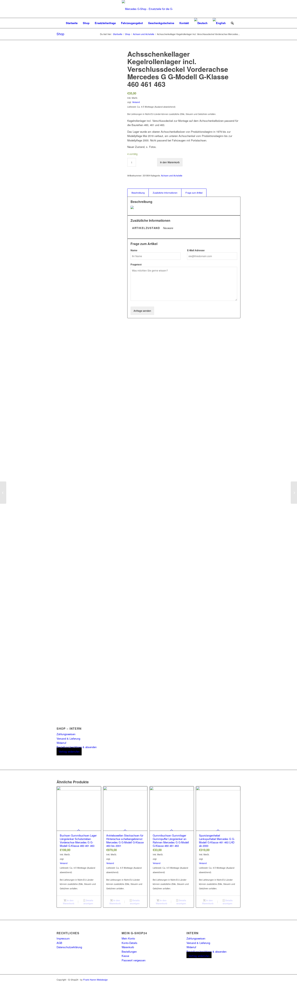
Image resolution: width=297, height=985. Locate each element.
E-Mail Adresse (196, 250)
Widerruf (61, 743)
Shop (60, 34)
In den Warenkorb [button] (68, 902)
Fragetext (136, 264)
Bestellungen (129, 951)
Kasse (125, 956)
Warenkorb (128, 947)
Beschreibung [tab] (138, 192)
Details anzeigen (88, 902)
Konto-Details (129, 943)
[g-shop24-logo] (148, 9)
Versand (136, 102)
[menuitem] (71, 23)
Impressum (63, 938)
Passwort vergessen (133, 960)
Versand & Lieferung (68, 738)
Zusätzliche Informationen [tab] (165, 192)
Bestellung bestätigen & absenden (77, 747)
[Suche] (231, 23)
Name (134, 250)
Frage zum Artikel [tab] (193, 192)
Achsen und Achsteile (171, 175)
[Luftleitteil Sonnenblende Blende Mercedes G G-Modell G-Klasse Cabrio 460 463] (294, 492)
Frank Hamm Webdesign (95, 979)
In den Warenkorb (170, 162)
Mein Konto (128, 938)
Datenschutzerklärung (69, 947)
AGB (59, 943)
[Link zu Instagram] (237, 980)
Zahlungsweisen (66, 734)
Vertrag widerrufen (69, 751)
